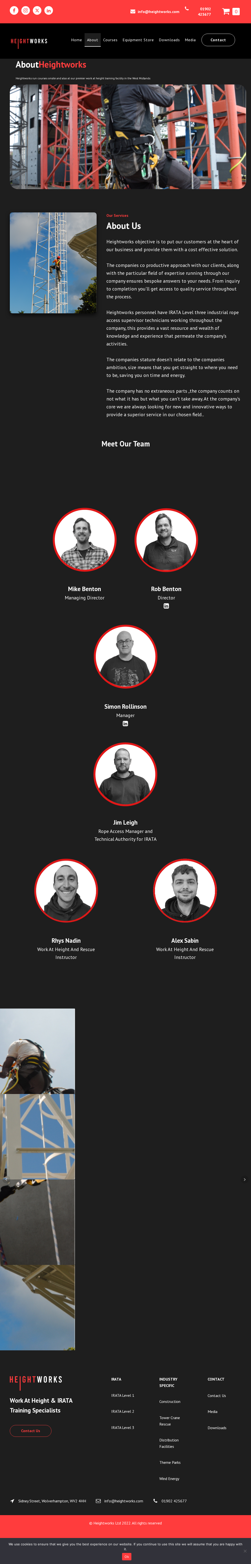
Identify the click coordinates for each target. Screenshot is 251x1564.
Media (190, 39)
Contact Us (30, 1430)
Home (76, 39)
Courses (110, 39)
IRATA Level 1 (122, 1395)
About (92, 39)
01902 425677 (204, 11)
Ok (127, 1557)
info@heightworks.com (158, 11)
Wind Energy (169, 1478)
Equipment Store (138, 39)
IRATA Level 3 (122, 1427)
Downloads (169, 39)
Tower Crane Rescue (169, 1420)
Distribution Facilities (169, 1443)
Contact (218, 39)
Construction (169, 1401)
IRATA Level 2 (122, 1411)
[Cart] (230, 11)
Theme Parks (170, 1462)
